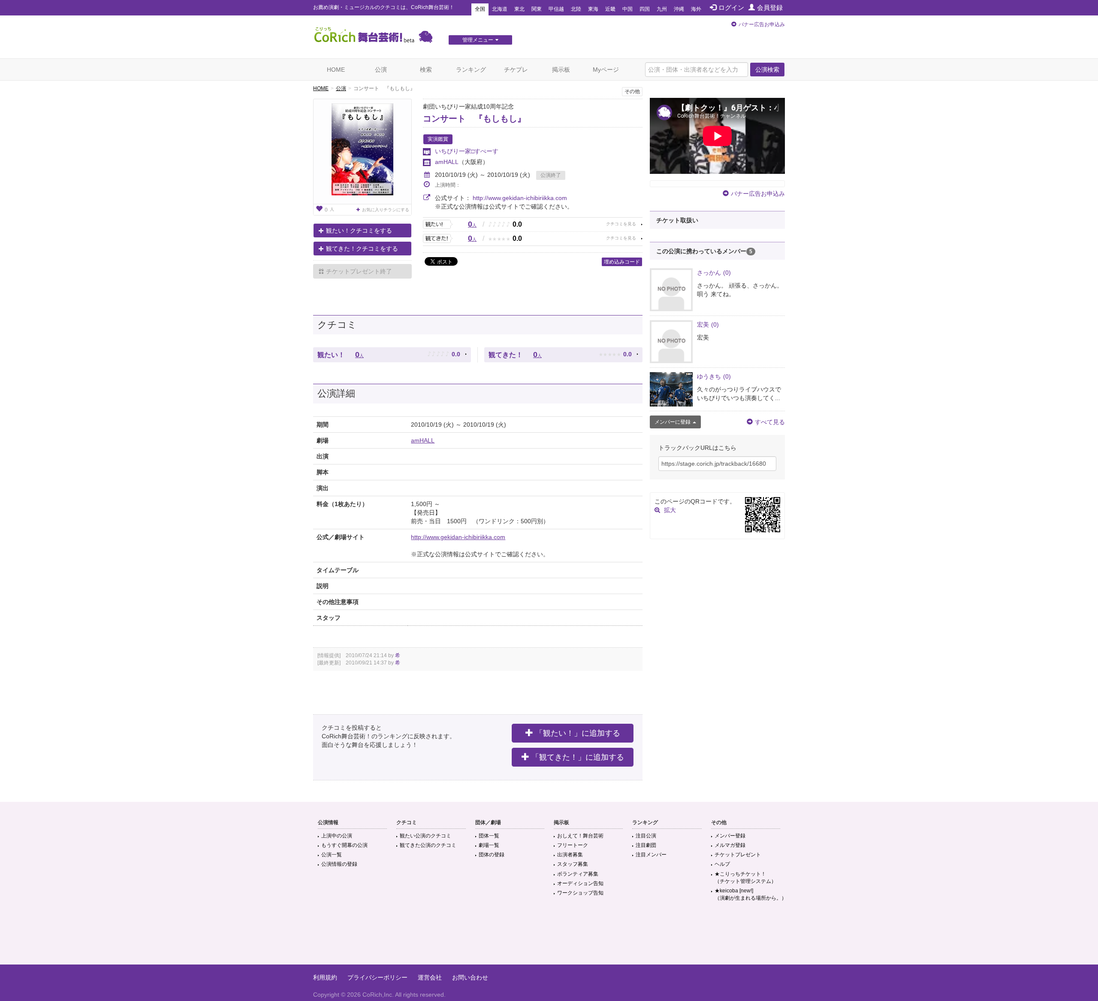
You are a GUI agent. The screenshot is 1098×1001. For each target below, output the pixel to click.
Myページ (606, 69)
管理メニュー (477, 40)
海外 (696, 9)
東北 (519, 9)
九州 (662, 9)
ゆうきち (714, 376)
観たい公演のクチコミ (425, 836)
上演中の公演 (336, 836)
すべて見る (770, 422)
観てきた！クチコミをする (362, 248)
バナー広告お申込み (762, 24)
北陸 (576, 9)
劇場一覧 (489, 845)
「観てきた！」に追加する (577, 757)
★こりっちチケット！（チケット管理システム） (745, 877)
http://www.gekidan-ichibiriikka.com (520, 197)
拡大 (670, 510)
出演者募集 (570, 855)
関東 (536, 9)
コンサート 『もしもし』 (474, 118)
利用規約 (325, 977)
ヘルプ (722, 864)
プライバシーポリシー (377, 977)
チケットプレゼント (738, 855)
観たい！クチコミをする (359, 230)
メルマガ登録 (730, 845)
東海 (593, 9)
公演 (381, 69)
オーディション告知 (580, 883)
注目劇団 (646, 845)
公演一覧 (331, 855)
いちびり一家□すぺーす (466, 151)
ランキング (471, 69)
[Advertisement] (549, 936)
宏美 (708, 324)
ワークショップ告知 (580, 893)
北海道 (499, 9)
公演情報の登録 (339, 864)
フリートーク (572, 845)
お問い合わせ (470, 977)
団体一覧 (489, 836)
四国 (644, 9)
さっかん (714, 272)
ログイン (731, 7)
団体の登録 (491, 855)
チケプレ (516, 69)
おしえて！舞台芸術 (580, 836)
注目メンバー (651, 855)
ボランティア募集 (577, 874)
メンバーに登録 (673, 422)
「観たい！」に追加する (577, 733)
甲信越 (556, 9)
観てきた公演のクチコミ (428, 845)
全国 (480, 9)
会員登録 (770, 7)
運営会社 (430, 977)
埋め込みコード (622, 262)
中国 (627, 9)
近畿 (610, 9)
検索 (426, 69)
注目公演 (646, 836)
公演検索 (767, 69)
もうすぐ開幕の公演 (344, 845)
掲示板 (561, 69)
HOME (336, 69)
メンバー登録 (730, 836)
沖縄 (679, 9)
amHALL (447, 161)
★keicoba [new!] (751, 894)
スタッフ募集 (572, 864)
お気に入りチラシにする (385, 209)
